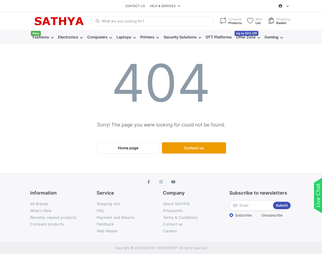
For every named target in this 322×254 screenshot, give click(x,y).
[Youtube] (173, 182)
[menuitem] (43, 37)
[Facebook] (149, 182)
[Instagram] (161, 182)
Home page (128, 148)
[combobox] (152, 21)
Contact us (135, 6)
